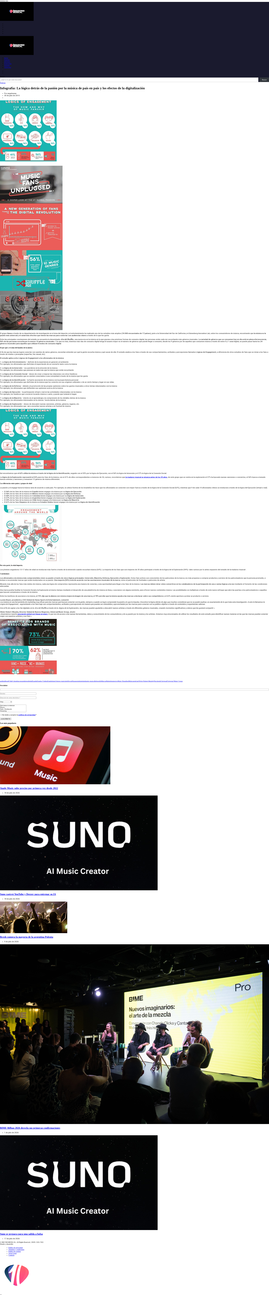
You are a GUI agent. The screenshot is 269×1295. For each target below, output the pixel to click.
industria (81, 681)
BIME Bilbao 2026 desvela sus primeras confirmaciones (30, 1128)
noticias (135, 681)
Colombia (15, 681)
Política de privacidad (15, 1248)
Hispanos (75, 681)
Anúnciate (7, 67)
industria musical (89, 681)
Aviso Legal (12, 1253)
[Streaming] (13, 711)
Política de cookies (14, 1251)
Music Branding (123, 681)
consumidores (23, 681)
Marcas (103, 681)
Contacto (11, 1255)
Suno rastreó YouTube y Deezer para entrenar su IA (28, 894)
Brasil (7, 681)
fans (53, 681)
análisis (2, 681)
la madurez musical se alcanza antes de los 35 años (146, 477)
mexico (115, 681)
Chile (10, 681)
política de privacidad (27, 715)
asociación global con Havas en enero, (33, 614)
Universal (164, 681)
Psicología (157, 681)
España (34, 681)
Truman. (17, 1244)
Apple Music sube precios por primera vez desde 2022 (29, 788)
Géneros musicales (61, 681)
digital (30, 681)
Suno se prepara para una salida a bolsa (21, 1234)
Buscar (2, 76)
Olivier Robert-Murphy (146, 681)
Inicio (6, 58)
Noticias (7, 60)
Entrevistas (7, 64)
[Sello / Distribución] (13, 709)
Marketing (109, 681)
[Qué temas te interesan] (13, 706)
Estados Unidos (42, 681)
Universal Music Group (175, 681)
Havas (69, 681)
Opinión (7, 65)
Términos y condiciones (16, 1249)
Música (130, 681)
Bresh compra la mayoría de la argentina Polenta (26, 937)
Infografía (98, 681)
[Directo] (13, 707)
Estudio (49, 681)
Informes (7, 62)
